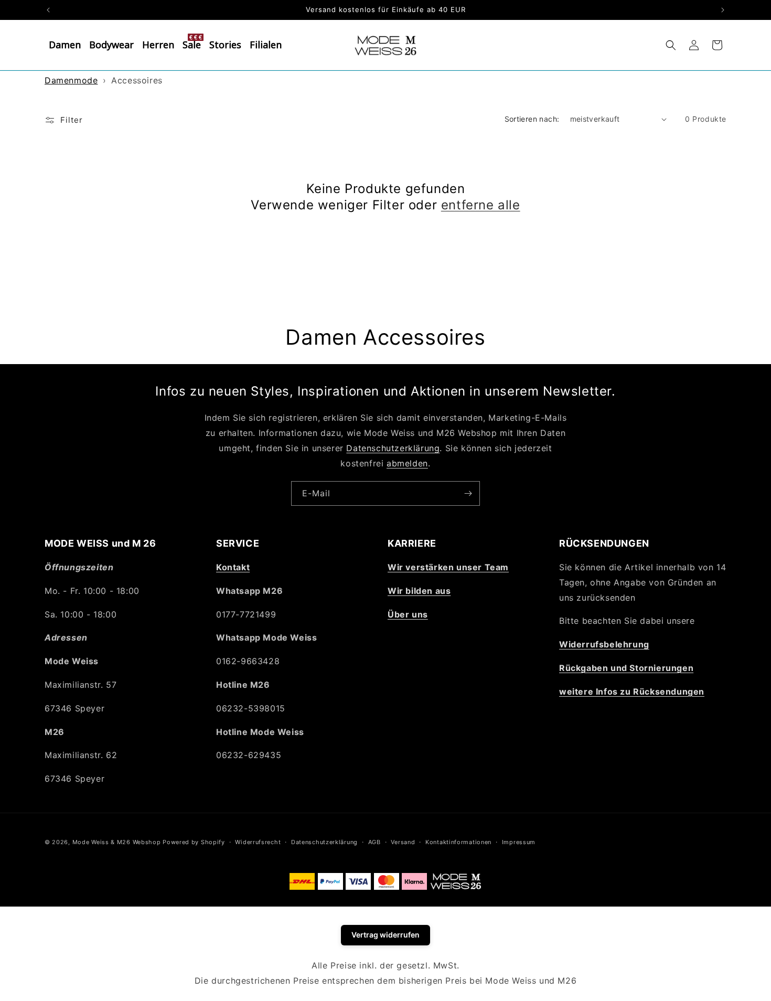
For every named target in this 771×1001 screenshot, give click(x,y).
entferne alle (480, 204)
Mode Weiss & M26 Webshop (116, 842)
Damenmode (71, 80)
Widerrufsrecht (258, 842)
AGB (374, 842)
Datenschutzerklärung (393, 447)
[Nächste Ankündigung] (722, 10)
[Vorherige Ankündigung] (48, 10)
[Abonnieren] (467, 493)
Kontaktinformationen (458, 842)
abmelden (407, 462)
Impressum (519, 842)
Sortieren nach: (532, 118)
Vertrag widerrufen (385, 934)
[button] (670, 45)
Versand (403, 842)
